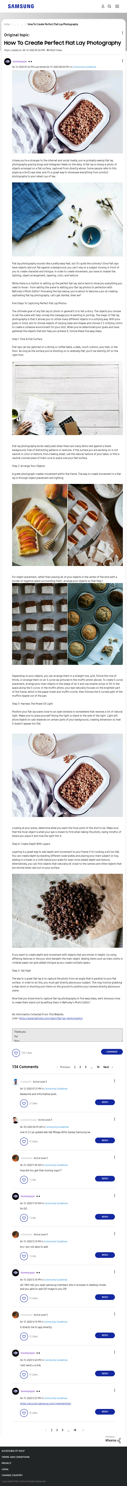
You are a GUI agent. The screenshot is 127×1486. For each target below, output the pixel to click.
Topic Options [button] (117, 32)
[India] (21, 6)
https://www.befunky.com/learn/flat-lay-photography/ (51, 1018)
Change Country (12, 1475)
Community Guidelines (84, 67)
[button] (117, 60)
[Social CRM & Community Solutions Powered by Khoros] (113, 1439)
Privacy (6, 1463)
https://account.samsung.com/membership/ (45, 1403)
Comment (112, 1051)
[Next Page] (82, 1430)
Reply (105, 1102)
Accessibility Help (13, 1451)
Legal (5, 1469)
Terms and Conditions (16, 1457)
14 (98, 1067)
